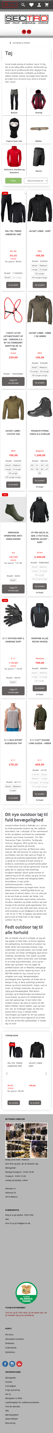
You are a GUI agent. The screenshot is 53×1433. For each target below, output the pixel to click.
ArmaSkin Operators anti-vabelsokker (13, 535)
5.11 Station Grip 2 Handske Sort (13, 640)
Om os (8, 1394)
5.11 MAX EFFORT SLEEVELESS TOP (13, 741)
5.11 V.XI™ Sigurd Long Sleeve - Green (40, 741)
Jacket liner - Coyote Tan (13, 432)
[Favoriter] (31, 4)
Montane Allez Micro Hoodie (39, 640)
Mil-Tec (13, 251)
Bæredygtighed (11, 1414)
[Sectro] (26, 19)
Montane (40, 658)
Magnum (40, 450)
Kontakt (8, 1382)
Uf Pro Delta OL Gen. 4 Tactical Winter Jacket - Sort (40, 537)
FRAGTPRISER (11, 1419)
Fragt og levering (12, 1390)
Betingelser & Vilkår (13, 1398)
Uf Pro (40, 552)
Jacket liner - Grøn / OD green (40, 334)
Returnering (10, 1423)
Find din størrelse (12, 1406)
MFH (40, 251)
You (13, 552)
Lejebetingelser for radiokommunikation (22, 1402)
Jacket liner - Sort (40, 230)
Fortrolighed (10, 1386)
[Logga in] (39, 4)
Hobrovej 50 (10, 1192)
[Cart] (47, 4)
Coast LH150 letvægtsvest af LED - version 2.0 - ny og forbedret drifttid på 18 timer (13, 341)
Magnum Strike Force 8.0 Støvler (40, 432)
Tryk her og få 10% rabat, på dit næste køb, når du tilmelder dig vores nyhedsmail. (26, 1313)
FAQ (7, 1410)
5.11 (13, 658)
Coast (13, 353)
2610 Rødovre (11, 1196)
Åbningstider (10, 1377)
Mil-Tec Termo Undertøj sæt (13, 232)
